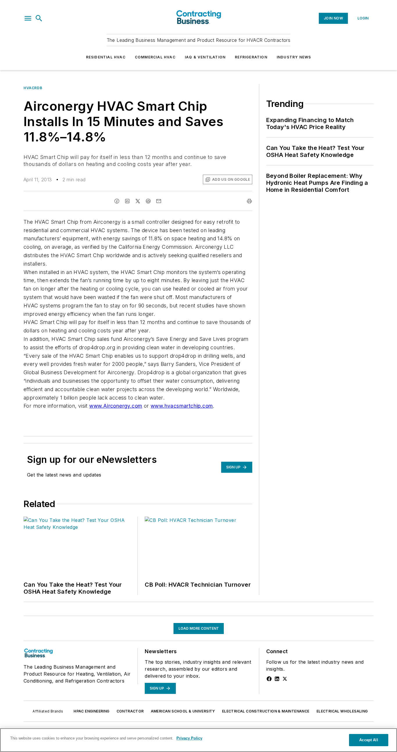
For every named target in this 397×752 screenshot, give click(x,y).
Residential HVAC (106, 57)
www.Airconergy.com (115, 406)
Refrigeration (251, 57)
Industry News (294, 57)
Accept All (368, 740)
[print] (249, 201)
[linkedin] (127, 201)
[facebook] (117, 201)
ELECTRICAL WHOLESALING (342, 711)
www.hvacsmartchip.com (182, 406)
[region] (198, 740)
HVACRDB (33, 88)
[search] (39, 18)
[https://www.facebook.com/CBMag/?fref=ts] (269, 679)
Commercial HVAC (155, 57)
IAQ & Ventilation (205, 57)
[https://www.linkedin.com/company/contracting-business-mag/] (277, 679)
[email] (159, 201)
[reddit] (148, 201)
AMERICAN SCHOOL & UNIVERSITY (183, 711)
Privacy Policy (189, 738)
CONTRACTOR (130, 711)
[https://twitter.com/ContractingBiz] (285, 679)
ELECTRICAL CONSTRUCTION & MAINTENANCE (266, 711)
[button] (28, 18)
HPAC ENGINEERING (91, 711)
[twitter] (138, 201)
